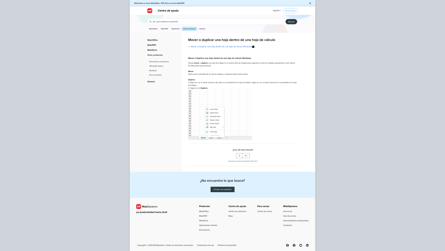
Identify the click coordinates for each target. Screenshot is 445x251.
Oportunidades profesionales (296, 220)
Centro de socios (264, 211)
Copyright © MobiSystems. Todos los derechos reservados (165, 245)
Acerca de (287, 211)
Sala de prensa (289, 216)
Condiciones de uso (205, 245)
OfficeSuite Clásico (156, 66)
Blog (231, 216)
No (246, 155)
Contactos (287, 225)
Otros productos (189, 29)
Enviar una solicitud (222, 189)
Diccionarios (204, 230)
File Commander (155, 75)
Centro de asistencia (237, 211)
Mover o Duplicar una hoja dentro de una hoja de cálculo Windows (221, 46)
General (202, 29)
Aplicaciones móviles (208, 225)
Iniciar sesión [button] (290, 11)
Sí (239, 155)
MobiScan (153, 71)
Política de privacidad (227, 245)
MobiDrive (176, 29)
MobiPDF (164, 29)
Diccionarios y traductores (159, 62)
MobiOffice (153, 29)
